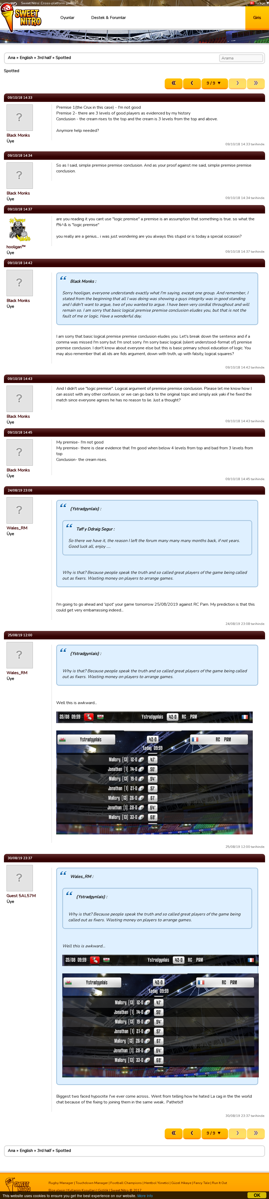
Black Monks (18, 135)
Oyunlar (67, 18)
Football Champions (126, 1183)
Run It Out (219, 1183)
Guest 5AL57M (21, 896)
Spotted (63, 58)
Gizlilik (103, 1190)
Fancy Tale (202, 1183)
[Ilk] (174, 83)
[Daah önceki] (192, 83)
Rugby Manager (61, 1183)
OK (257, 1195)
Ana (11, 58)
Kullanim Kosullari (82, 1190)
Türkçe (259, 3)
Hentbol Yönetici (156, 1183)
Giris (257, 18)
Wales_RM (17, 528)
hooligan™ (16, 247)
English (26, 58)
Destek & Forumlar (108, 18)
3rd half (44, 58)
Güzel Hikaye (181, 1183)
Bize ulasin (57, 1190)
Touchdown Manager (92, 1183)
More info (145, 1195)
